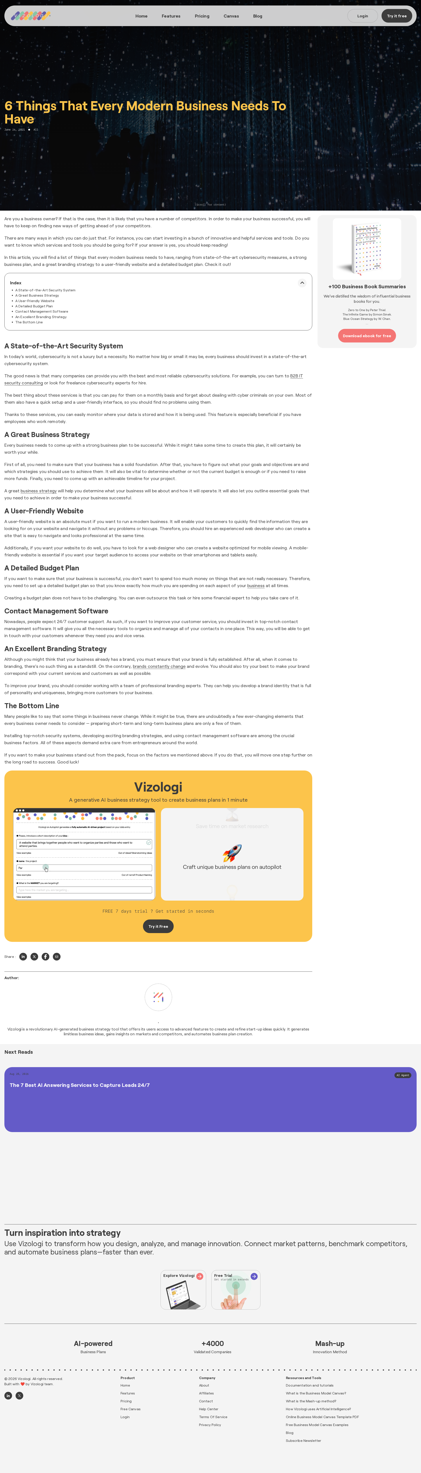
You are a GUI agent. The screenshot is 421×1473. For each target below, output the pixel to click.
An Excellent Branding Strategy (41, 317)
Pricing (202, 15)
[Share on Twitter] (34, 956)
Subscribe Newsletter (303, 1440)
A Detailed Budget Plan (34, 306)
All (36, 129)
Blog (257, 15)
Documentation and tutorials (310, 1385)
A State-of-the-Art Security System (45, 290)
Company (207, 1378)
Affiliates (206, 1393)
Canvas (231, 15)
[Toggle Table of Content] (302, 283)
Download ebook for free (367, 335)
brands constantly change (159, 666)
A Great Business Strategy (37, 295)
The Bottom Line (29, 322)
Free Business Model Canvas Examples (317, 1425)
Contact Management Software (41, 311)
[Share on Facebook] (45, 956)
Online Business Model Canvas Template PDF (322, 1417)
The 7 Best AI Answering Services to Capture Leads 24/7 (80, 1085)
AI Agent (403, 1075)
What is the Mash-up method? (311, 1401)
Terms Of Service (213, 1417)
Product (128, 1378)
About (204, 1385)
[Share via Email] (57, 956)
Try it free (397, 15)
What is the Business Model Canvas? (316, 1393)
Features (171, 15)
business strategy (39, 490)
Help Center (209, 1409)
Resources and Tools (303, 1378)
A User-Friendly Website (34, 301)
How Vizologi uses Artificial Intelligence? (318, 1409)
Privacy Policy (210, 1425)
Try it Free (158, 926)
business (256, 585)
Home (142, 15)
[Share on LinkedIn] (23, 956)
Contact (206, 1401)
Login (362, 15)
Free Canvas (131, 1409)
